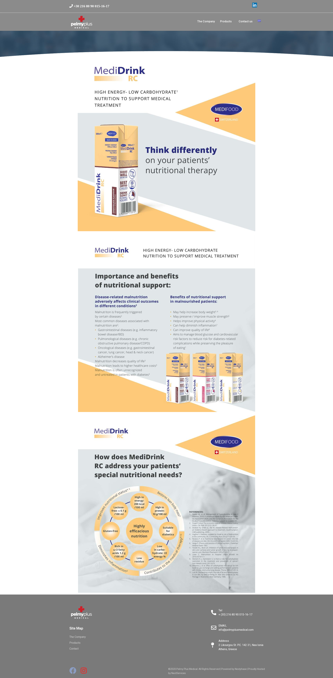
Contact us (246, 21)
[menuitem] (259, 21)
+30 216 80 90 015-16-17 (91, 6)
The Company (206, 21)
